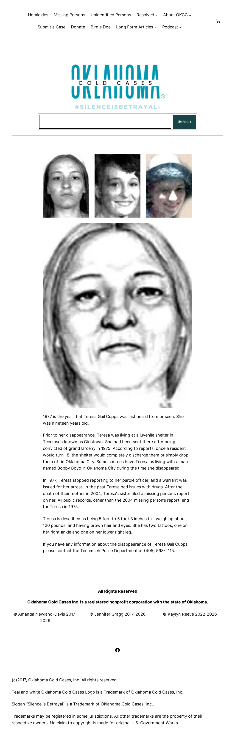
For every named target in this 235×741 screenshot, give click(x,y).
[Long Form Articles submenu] (155, 27)
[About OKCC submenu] (190, 15)
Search (184, 121)
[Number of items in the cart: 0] (218, 21)
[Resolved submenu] (156, 15)
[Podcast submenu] (180, 27)
